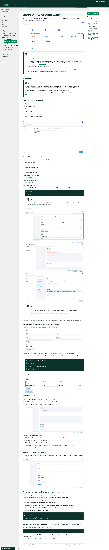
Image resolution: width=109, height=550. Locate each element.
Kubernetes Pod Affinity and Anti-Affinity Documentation (40, 448)
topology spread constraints (61, 355)
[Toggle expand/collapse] (1, 11)
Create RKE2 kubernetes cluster (92, 24)
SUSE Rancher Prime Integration (10, 33)
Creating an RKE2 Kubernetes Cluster (10, 42)
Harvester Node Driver (9, 39)
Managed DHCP (42, 64)
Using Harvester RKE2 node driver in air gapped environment (93, 34)
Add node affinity (92, 26)
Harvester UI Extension (8, 58)
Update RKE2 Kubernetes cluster (92, 31)
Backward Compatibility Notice (92, 19)
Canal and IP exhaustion (36, 204)
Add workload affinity (93, 28)
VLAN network (31, 58)
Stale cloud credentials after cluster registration (46, 538)
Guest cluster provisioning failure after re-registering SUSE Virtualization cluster (93, 38)
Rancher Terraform (7, 53)
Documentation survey (93, 13)
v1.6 (81, 9)
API (2, 65)
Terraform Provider (6, 60)
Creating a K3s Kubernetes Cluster (11, 45)
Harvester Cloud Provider (8, 47)
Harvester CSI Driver (7, 49)
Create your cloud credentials (93, 21)
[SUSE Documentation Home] (21, 9)
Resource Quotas (7, 51)
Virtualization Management (9, 35)
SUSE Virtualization (27, 9)
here (75, 69)
